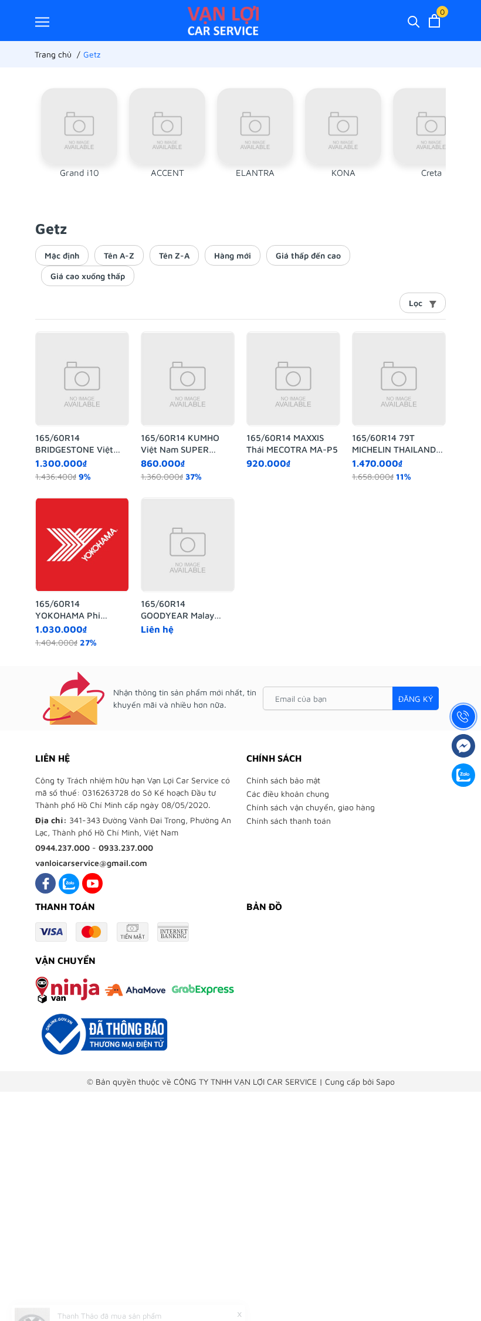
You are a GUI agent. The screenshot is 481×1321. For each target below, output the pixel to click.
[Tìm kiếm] (414, 21)
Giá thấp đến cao (308, 255)
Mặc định (62, 255)
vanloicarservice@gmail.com (91, 863)
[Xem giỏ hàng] (434, 21)
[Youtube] (92, 883)
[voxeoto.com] (223, 20)
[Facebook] (45, 883)
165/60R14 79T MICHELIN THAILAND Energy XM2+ (394, 444)
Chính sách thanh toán (288, 821)
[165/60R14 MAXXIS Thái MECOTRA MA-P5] (293, 378)
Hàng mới (232, 255)
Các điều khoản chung (287, 794)
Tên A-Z (119, 255)
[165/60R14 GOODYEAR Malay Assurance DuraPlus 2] (188, 544)
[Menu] (42, 21)
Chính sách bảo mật (283, 780)
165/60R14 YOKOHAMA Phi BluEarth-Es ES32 (71, 610)
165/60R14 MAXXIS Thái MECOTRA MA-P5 (292, 443)
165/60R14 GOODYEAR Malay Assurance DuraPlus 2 (185, 610)
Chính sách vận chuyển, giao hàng (310, 807)
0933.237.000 (126, 848)
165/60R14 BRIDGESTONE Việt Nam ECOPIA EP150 (75, 444)
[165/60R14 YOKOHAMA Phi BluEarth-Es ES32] (82, 544)
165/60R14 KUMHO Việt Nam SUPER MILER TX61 (180, 444)
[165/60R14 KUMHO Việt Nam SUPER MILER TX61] (188, 378)
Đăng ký (415, 699)
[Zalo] (69, 883)
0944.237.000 (62, 848)
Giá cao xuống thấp (87, 276)
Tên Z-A (174, 255)
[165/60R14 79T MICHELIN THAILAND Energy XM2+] (399, 378)
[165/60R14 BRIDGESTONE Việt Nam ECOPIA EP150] (82, 378)
